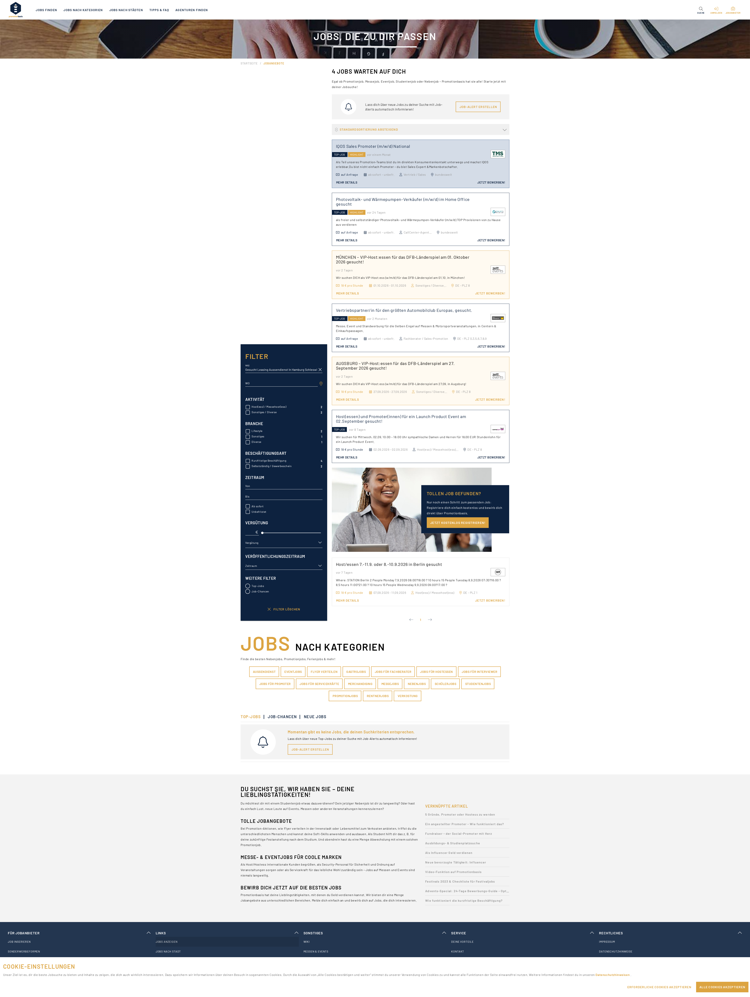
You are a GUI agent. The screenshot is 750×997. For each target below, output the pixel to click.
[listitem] (79, 942)
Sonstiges (313, 933)
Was (247, 365)
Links (161, 933)
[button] (701, 10)
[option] (467, 815)
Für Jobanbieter (23, 933)
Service (458, 933)
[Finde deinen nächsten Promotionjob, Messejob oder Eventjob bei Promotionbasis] (15, 10)
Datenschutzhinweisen (613, 974)
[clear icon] (320, 369)
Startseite (249, 63)
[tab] (253, 717)
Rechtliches (611, 933)
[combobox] (281, 383)
